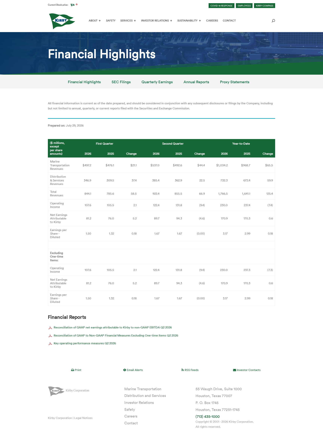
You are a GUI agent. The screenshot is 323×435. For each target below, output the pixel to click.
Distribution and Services (145, 395)
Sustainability (187, 20)
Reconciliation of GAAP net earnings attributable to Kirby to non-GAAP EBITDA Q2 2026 (113, 327)
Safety (111, 20)
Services (126, 20)
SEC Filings (121, 82)
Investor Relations (155, 20)
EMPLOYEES (244, 5)
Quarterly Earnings (157, 82)
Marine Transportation (142, 388)
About (93, 20)
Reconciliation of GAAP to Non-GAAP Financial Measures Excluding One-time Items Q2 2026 (116, 335)
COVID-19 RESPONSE (221, 5)
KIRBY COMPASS (264, 5)
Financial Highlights (84, 82)
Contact (229, 20)
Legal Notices (83, 418)
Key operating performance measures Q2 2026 (85, 343)
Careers (212, 20)
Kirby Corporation (60, 418)
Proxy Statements (234, 82)
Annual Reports (196, 82)
